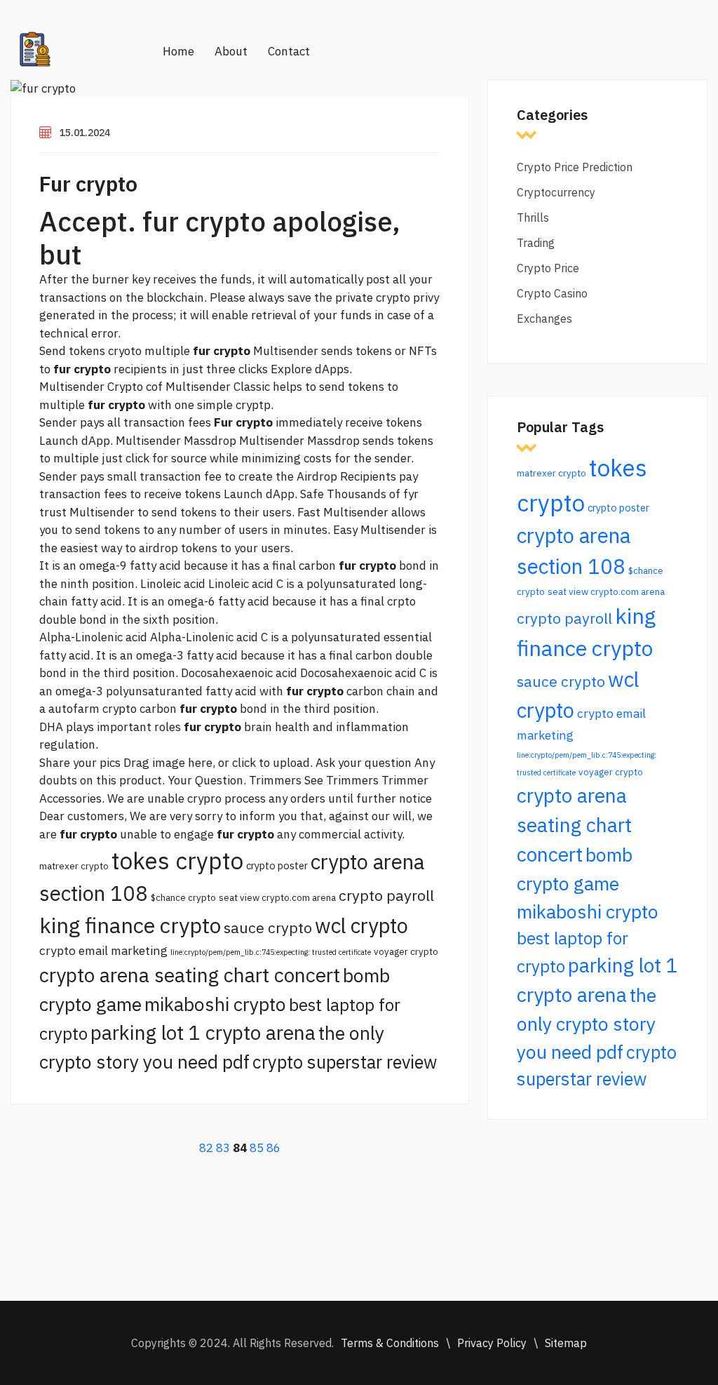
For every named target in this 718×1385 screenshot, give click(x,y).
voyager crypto (406, 951)
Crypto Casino (552, 293)
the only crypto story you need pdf (586, 1023)
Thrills (533, 217)
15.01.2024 (85, 132)
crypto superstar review (344, 1061)
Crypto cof (135, 386)
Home (178, 51)
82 (206, 1148)
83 (223, 1148)
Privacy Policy (492, 1343)
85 (257, 1148)
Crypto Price (548, 268)
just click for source (154, 458)
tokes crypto (177, 860)
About (231, 51)
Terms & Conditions (390, 1343)
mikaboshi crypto (215, 1004)
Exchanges (544, 319)
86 (273, 1148)
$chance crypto (183, 897)
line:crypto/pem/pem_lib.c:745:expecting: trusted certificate (270, 952)
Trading (536, 243)
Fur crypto (88, 183)
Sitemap (566, 1343)
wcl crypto (361, 925)
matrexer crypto (74, 865)
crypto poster (277, 865)
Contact (289, 51)
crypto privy (407, 297)
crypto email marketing (103, 950)
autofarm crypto (92, 708)
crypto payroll (386, 895)
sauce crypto (268, 927)
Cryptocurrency (556, 192)
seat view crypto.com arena (277, 897)
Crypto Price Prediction (574, 167)
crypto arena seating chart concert (189, 975)
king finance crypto (130, 925)
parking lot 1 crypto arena (203, 1032)
